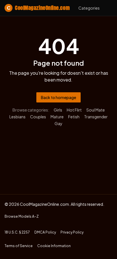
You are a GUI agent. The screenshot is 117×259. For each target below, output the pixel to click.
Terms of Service (19, 246)
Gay (58, 123)
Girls (58, 109)
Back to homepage (58, 97)
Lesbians (17, 116)
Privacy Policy (71, 232)
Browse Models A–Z (22, 216)
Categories (89, 7)
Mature (57, 116)
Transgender (96, 116)
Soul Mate (95, 109)
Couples (38, 116)
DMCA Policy (45, 232)
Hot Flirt (74, 109)
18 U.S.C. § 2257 (17, 232)
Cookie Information (54, 246)
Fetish (74, 116)
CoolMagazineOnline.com (38, 8)
